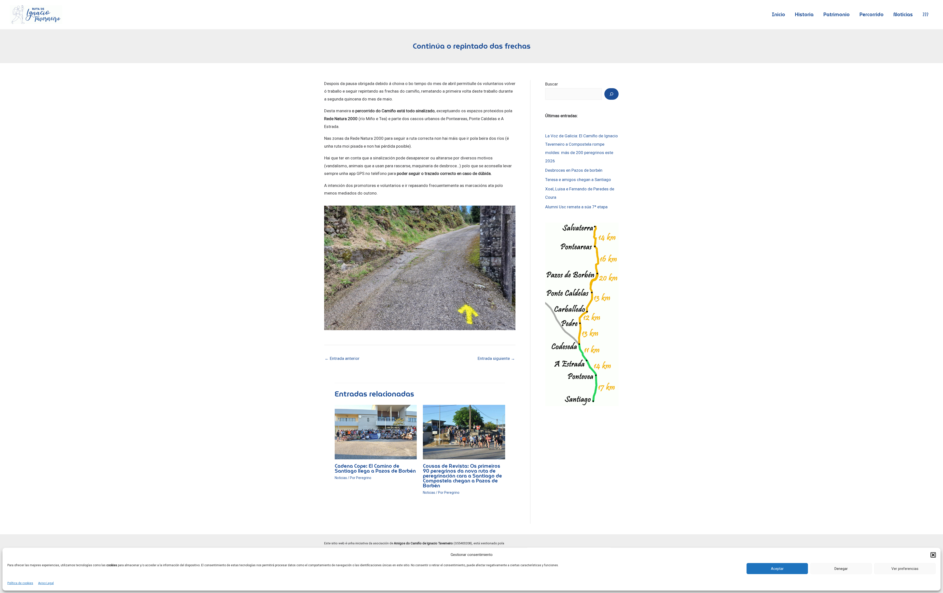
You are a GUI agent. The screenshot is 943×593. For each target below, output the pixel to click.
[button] (933, 554)
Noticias (903, 14)
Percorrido (872, 14)
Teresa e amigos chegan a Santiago (578, 179)
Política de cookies (20, 583)
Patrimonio (836, 14)
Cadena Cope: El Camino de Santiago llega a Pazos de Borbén (375, 468)
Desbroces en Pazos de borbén (573, 170)
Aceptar (777, 568)
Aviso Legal (46, 583)
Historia (804, 14)
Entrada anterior (342, 358)
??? (926, 14)
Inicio (778, 14)
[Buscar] (611, 94)
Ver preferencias (904, 568)
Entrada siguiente (496, 358)
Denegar (841, 568)
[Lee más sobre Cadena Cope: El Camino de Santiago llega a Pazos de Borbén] (376, 431)
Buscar (551, 84)
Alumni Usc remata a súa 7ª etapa (576, 206)
